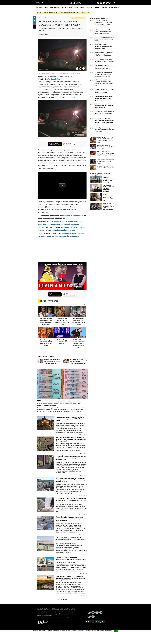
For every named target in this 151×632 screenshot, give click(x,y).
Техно (97, 7)
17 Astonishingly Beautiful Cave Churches (62, 341)
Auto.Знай (68, 7)
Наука (111, 7)
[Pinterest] (109, 3)
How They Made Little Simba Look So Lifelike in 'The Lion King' (105, 140)
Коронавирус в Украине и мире (70, 12)
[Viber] (101, 3)
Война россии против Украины (49, 12)
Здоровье (103, 7)
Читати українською (78, 18)
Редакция (62, 617)
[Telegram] (98, 3)
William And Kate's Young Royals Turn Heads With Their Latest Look (105, 147)
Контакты (69, 617)
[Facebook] (34, 17)
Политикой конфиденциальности (80, 630)
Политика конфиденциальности (45, 617)
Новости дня (86, 12)
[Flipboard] (107, 3)
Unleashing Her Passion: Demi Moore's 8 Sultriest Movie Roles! (105, 161)
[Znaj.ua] (75, 2)
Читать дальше (62, 599)
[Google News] (100, 612)
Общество (89, 7)
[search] (114, 2)
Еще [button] (116, 7)
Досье (45, 7)
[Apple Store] (90, 621)
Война (82, 7)
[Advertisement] (62, 250)
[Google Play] (100, 621)
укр (37, 2)
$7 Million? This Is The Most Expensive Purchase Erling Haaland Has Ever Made (78, 343)
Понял (116, 630)
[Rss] (104, 3)
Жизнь (76, 7)
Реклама (57, 617)
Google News (56, 79)
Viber (75, 215)
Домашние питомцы (56, 7)
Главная (39, 7)
